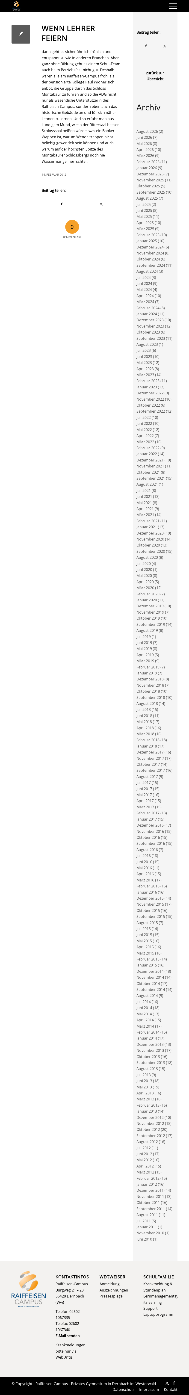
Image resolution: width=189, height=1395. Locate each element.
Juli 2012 (143, 1147)
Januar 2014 (146, 1038)
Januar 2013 (146, 1111)
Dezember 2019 (150, 606)
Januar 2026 (146, 167)
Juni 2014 (144, 1007)
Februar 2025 (147, 234)
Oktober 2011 (148, 1202)
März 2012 (145, 1172)
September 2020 (150, 551)
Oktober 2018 (148, 691)
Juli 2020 (143, 563)
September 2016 (150, 843)
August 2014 (147, 995)
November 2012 (150, 1123)
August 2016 (147, 849)
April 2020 (145, 581)
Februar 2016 (147, 886)
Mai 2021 (144, 502)
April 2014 (145, 1020)
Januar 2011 (146, 1226)
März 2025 (145, 228)
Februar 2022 (147, 447)
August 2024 (147, 271)
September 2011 (150, 1208)
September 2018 (150, 697)
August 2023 (147, 344)
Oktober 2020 (148, 545)
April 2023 (145, 368)
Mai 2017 (144, 794)
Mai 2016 (144, 867)
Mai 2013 (144, 1087)
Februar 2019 (147, 667)
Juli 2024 (143, 277)
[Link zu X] (167, 1383)
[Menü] (171, 6)
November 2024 (150, 253)
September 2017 (150, 770)
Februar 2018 (147, 739)
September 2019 (150, 624)
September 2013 (150, 1062)
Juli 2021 (143, 490)
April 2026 (145, 149)
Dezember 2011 (150, 1190)
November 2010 (150, 1232)
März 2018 (145, 733)
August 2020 (147, 557)
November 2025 (150, 180)
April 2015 (145, 946)
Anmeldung (110, 1283)
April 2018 (145, 727)
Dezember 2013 (150, 1044)
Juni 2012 (144, 1153)
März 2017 (145, 807)
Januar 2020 (146, 600)
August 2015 (147, 922)
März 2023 (145, 374)
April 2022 (145, 435)
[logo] (16, 6)
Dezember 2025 (150, 174)
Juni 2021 (144, 496)
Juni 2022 (144, 423)
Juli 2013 (143, 1074)
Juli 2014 (143, 1001)
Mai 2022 (144, 429)
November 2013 (150, 1050)
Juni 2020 (144, 569)
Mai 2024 (144, 289)
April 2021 (145, 508)
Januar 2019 (146, 673)
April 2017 (145, 800)
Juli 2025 (143, 204)
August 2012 (147, 1141)
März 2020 (145, 587)
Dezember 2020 (150, 533)
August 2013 (147, 1068)
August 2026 (147, 131)
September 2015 (150, 916)
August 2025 (147, 198)
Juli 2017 (143, 782)
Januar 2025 (146, 240)
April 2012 (145, 1166)
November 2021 (150, 466)
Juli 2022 (143, 417)
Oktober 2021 (148, 472)
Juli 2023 (143, 350)
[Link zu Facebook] (174, 1383)
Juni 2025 (144, 210)
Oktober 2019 (148, 618)
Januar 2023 (146, 387)
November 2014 (150, 977)
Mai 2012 (144, 1159)
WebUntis (64, 1357)
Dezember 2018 (150, 679)
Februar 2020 (147, 594)
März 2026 (145, 155)
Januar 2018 (146, 746)
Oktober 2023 (148, 332)
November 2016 (150, 831)
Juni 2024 (144, 283)
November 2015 (150, 904)
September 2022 (150, 411)
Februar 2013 (147, 1105)
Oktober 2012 (148, 1129)
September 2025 (150, 192)
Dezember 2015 (150, 898)
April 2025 (145, 222)
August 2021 (147, 484)
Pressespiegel (112, 1296)
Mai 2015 (144, 940)
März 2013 (145, 1099)
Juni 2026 (144, 137)
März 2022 (145, 441)
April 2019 (145, 654)
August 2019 (147, 630)
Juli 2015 (143, 928)
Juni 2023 (144, 356)
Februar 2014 (147, 1032)
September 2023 (150, 338)
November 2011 (150, 1196)
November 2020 (150, 539)
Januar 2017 (146, 819)
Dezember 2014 (150, 971)
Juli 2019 (143, 636)
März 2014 (145, 1026)
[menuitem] (171, 6)
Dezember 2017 (150, 752)
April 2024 (145, 295)
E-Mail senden (68, 1335)
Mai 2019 (144, 648)
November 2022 (150, 399)
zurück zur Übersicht (155, 75)
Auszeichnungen (114, 1290)
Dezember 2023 (150, 319)
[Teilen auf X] (101, 204)
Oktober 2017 (148, 764)
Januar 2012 (146, 1184)
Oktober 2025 (148, 186)
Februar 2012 (147, 1178)
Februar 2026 (147, 161)
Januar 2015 (146, 965)
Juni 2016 (144, 861)
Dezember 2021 (150, 460)
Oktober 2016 (148, 837)
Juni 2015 (144, 934)
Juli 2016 (143, 855)
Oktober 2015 (148, 910)
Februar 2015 (147, 959)
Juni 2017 (144, 788)
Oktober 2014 (148, 983)
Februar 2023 (147, 380)
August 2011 (147, 1214)
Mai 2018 (144, 721)
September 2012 (150, 1135)
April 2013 (145, 1093)
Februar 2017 (147, 813)
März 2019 (145, 660)
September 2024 (150, 265)
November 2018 (150, 685)
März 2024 (145, 301)
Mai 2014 (144, 1014)
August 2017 (147, 776)
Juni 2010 (144, 1239)
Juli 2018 (143, 709)
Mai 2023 (144, 362)
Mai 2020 (144, 575)
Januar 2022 (146, 453)
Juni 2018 (144, 715)
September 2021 (150, 478)
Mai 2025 (144, 216)
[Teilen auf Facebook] (61, 204)
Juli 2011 (143, 1221)
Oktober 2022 (148, 405)
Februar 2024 (147, 307)
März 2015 (145, 953)
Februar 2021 (147, 520)
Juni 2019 (144, 642)
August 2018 (147, 703)
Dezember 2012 (150, 1117)
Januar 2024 (146, 313)
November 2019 (150, 612)
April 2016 (145, 873)
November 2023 (150, 326)
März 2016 (145, 880)
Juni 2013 (144, 1080)
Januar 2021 (146, 526)
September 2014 (150, 989)
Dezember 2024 (150, 247)
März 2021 (145, 514)
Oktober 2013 (148, 1056)
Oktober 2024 (148, 259)
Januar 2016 (146, 892)
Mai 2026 (144, 143)
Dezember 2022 (150, 393)
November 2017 (150, 758)
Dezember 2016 (150, 825)
